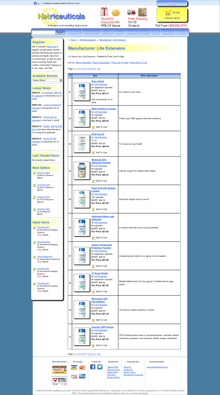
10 (92, 68)
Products (74, 33)
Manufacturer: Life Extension (112, 39)
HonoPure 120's (43, 209)
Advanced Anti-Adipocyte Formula (100, 161)
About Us (182, 33)
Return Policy (112, 372)
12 (98, 68)
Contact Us (128, 369)
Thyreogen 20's (43, 283)
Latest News (41, 88)
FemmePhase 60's (44, 256)
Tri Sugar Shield (99, 273)
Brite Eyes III (97, 134)
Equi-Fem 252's (43, 172)
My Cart (176, 12)
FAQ (156, 33)
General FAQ (112, 367)
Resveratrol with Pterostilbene (99, 300)
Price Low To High (120, 62)
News (119, 33)
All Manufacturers (88, 39)
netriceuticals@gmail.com (157, 367)
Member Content (138, 33)
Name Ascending (83, 62)
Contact (167, 33)
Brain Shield (97, 81)
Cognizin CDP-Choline (102, 327)
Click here (51, 46)
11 (95, 68)
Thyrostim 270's (43, 184)
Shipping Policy (113, 369)
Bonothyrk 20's (43, 268)
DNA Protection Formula (103, 108)
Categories (91, 33)
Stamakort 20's (43, 227)
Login (172, 3)
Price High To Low (138, 62)
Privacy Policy (130, 372)
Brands (107, 33)
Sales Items (40, 222)
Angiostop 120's (43, 196)
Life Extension (100, 84)
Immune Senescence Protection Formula (101, 246)
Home (73, 39)
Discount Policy (113, 377)
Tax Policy (111, 374)
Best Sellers (41, 167)
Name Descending (101, 62)
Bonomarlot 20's (43, 241)
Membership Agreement (133, 374)
